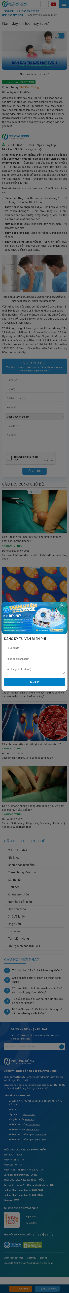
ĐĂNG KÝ (34, 682)
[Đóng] (62, 607)
